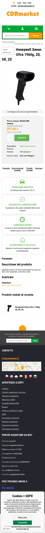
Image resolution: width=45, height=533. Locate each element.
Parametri (6, 168)
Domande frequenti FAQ (10, 403)
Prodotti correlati (29, 169)
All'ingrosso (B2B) (8, 400)
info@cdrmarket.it (26, 6)
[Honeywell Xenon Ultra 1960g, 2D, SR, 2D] (22, 87)
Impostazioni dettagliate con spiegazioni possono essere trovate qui (22, 528)
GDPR (4, 414)
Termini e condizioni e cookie (12, 411)
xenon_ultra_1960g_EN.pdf (11, 285)
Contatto (5, 389)
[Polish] (21, 376)
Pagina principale (8, 42)
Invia (35, 341)
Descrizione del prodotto (17, 169)
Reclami (5, 407)
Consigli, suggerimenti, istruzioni (13, 392)
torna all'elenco (7, 51)
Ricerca (35, 36)
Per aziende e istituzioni (10, 418)
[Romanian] (26, 376)
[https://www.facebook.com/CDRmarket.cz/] (8, 487)
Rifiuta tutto (22, 517)
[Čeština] (6, 376)
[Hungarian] (16, 376)
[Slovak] (30, 376)
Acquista (22, 138)
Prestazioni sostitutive (10, 425)
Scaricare (38, 168)
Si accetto (22, 522)
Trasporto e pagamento (10, 396)
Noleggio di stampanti (10, 422)
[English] (11, 376)
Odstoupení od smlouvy (10, 429)
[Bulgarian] (35, 376)
